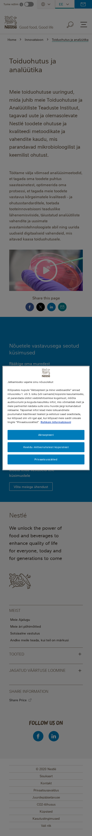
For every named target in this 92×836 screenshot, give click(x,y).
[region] (46, 418)
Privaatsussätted (45, 459)
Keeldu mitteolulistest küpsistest (46, 447)
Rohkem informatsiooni (56, 422)
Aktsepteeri (46, 435)
